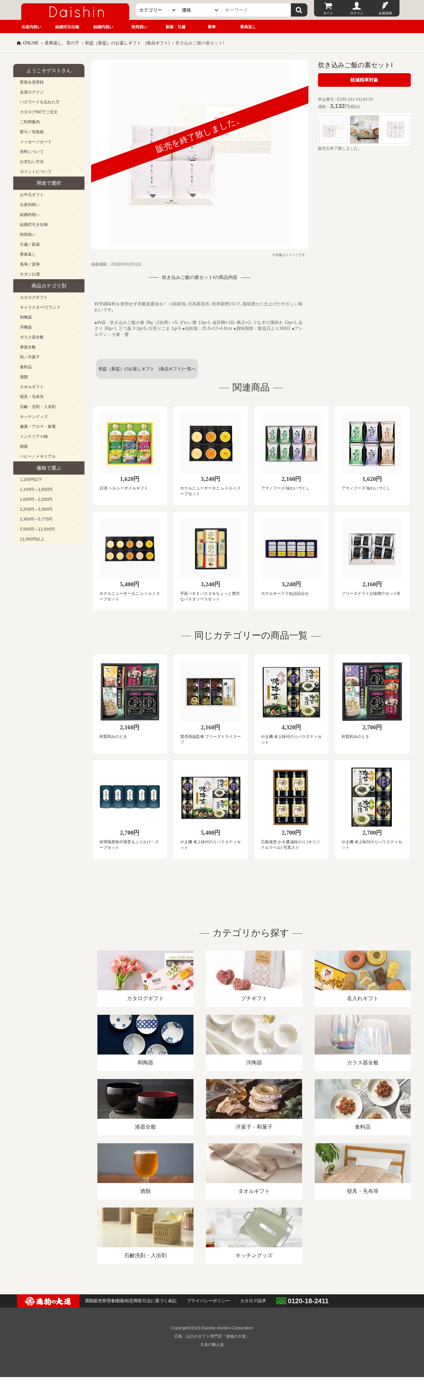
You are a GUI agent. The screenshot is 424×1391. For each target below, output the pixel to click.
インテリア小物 (34, 436)
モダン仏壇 (30, 274)
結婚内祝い (103, 27)
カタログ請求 (253, 1300)
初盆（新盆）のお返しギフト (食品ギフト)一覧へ (147, 368)
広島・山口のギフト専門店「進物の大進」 (212, 1336)
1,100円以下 (31, 479)
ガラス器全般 (32, 337)
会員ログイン (32, 92)
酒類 (24, 377)
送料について (32, 151)
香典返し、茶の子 (62, 42)
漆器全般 (28, 347)
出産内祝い (31, 27)
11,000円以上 (32, 539)
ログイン (356, 13)
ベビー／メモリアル (38, 456)
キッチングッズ (34, 416)
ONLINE (31, 42)
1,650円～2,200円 (36, 499)
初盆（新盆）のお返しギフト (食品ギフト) (127, 42)
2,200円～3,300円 (36, 509)
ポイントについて (36, 171)
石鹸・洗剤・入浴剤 (38, 406)
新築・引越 (176, 27)
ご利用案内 (30, 122)
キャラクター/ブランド (40, 307)
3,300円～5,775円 (36, 519)
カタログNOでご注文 (39, 112)
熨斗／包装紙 (32, 131)
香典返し (248, 27)
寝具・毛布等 (32, 396)
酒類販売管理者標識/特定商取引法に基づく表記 (131, 1300)
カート (328, 13)
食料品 (26, 367)
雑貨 (24, 446)
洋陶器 (26, 327)
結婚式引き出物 (34, 224)
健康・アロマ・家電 (38, 426)
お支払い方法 (32, 161)
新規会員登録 (32, 82)
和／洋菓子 (30, 357)
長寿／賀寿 (30, 264)
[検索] (299, 10)
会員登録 (385, 13)
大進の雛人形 (212, 1344)
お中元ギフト (32, 194)
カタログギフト (34, 297)
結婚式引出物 (67, 27)
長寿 (212, 27)
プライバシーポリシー (208, 1300)
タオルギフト (32, 387)
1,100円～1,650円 (36, 489)
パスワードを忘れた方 (40, 102)
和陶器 (26, 317)
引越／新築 (30, 244)
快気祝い (139, 27)
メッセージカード (36, 141)
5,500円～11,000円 (37, 529)
